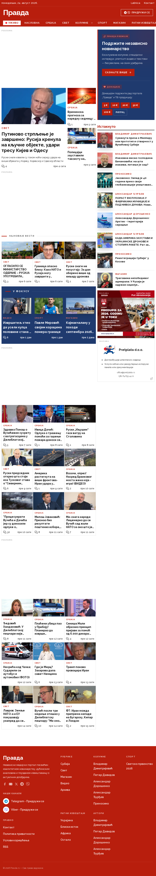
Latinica (135, 3)
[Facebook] (4, 784)
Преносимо (101, 803)
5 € (105, 105)
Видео (64, 783)
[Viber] (28, 784)
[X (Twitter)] (16, 784)
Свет (65, 22)
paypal (120, 112)
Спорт (102, 22)
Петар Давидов (104, 774)
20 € (125, 105)
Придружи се (141, 12)
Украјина (66, 820)
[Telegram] (22, 784)
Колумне (82, 22)
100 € (107, 112)
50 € (135, 105)
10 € (115, 105)
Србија (51, 22)
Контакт (149, 3)
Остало (65, 839)
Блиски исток (69, 826)
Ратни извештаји (72, 813)
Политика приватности (18, 833)
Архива (65, 789)
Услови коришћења (16, 840)
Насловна (32, 22)
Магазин (119, 22)
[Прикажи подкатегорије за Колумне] (92, 23)
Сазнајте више (116, 72)
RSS (5, 846)
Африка (65, 833)
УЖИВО (13, 22)
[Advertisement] (49, 59)
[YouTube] (11, 784)
